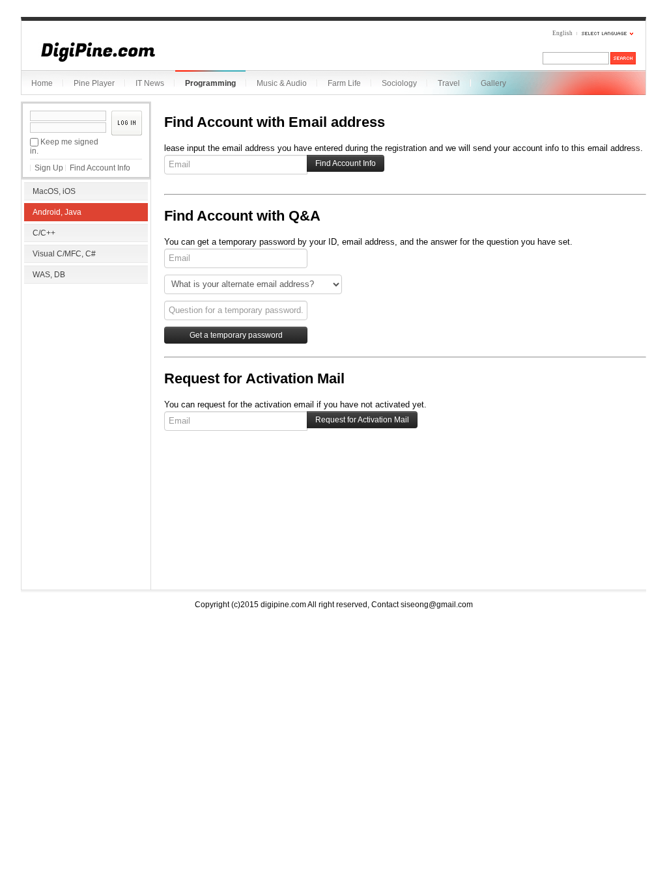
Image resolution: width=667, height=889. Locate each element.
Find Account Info (100, 167)
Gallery (493, 83)
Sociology (399, 83)
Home (42, 83)
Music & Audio (282, 83)
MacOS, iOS (54, 191)
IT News (149, 83)
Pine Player (94, 83)
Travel (449, 83)
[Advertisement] (86, 371)
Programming (210, 83)
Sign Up (49, 167)
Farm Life (344, 83)
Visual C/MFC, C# (64, 253)
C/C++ (44, 233)
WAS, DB (49, 274)
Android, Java (57, 212)
